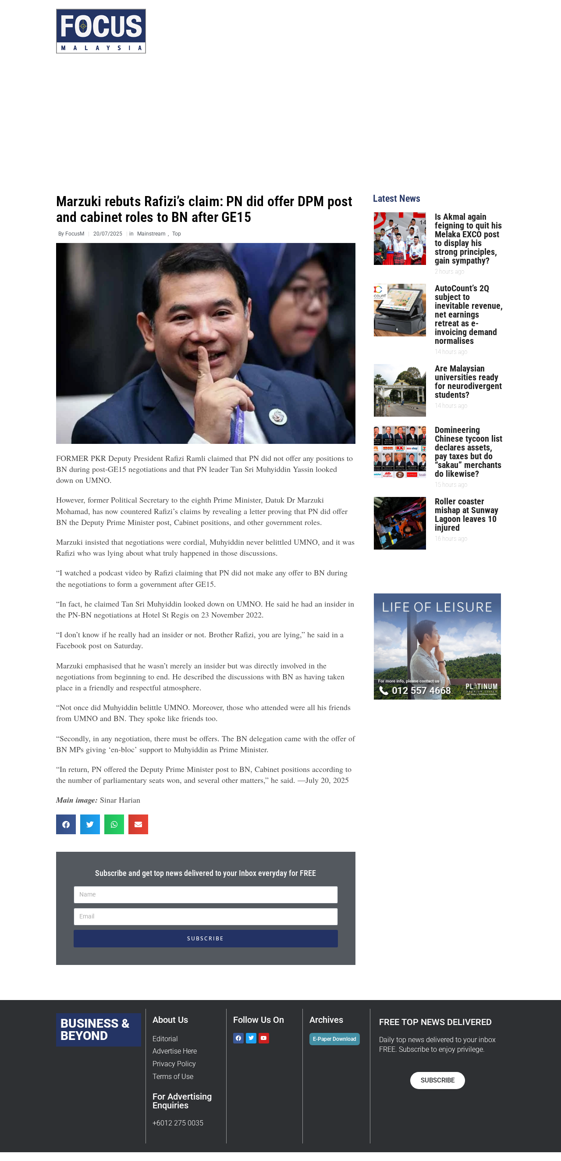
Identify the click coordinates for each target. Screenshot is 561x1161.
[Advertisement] (280, 128)
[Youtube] (264, 1038)
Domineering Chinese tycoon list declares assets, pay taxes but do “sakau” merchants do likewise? (468, 452)
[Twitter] (251, 1038)
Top (176, 234)
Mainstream (151, 234)
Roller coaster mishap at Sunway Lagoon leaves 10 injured (466, 514)
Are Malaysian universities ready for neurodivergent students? (468, 381)
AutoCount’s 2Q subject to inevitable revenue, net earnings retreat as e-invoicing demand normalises (469, 314)
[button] (66, 824)
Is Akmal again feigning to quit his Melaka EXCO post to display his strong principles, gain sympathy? (468, 238)
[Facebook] (238, 1038)
